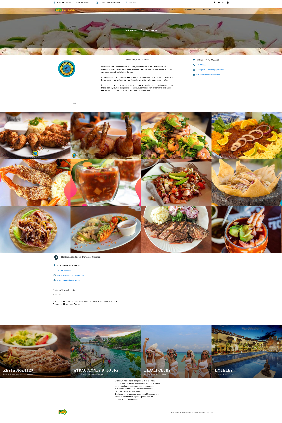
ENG (221, 10)
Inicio (122, 10)
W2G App (207, 10)
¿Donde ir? (139, 10)
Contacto (190, 10)
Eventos (156, 10)
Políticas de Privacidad (205, 412)
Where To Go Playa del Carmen (185, 412)
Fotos (74, 103)
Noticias (173, 10)
